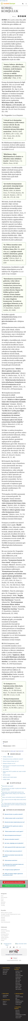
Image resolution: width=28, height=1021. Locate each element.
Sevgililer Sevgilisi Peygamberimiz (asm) (10, 914)
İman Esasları (4, 897)
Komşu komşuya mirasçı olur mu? (11, 761)
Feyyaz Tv (5, 1001)
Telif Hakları (4, 938)
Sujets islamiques (19, 989)
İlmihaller (3, 920)
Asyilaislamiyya (18, 977)
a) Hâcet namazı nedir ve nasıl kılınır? (14, 818)
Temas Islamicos (18, 984)
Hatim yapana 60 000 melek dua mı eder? (15, 847)
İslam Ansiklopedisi (5, 922)
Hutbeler (3, 919)
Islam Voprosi (18, 972)
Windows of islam (19, 986)
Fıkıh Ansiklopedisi (5, 915)
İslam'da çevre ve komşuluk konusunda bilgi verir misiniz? (13, 766)
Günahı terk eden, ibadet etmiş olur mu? (15, 822)
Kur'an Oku (17, 1010)
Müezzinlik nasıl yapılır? (7, 786)
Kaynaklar (3, 932)
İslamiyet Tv (5, 1004)
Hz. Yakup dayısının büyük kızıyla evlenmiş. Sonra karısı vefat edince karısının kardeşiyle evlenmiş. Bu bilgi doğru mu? (13, 805)
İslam (2, 900)
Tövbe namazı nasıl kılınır (11, 860)
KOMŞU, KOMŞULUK (8, 756)
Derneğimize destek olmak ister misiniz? (14, 954)
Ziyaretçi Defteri (5, 934)
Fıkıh (2, 895)
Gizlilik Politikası (5, 937)
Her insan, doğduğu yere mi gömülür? (14, 843)
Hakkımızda (4, 929)
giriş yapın (13, 751)
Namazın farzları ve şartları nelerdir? (14, 814)
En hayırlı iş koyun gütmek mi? (12, 869)
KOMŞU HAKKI (6, 779)
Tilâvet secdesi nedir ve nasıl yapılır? (14, 831)
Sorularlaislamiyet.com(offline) (21, 1014)
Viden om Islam (18, 980)
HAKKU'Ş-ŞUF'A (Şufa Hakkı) (10, 777)
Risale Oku (5, 996)
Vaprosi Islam (18, 978)
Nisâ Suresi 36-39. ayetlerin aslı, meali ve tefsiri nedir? (14, 772)
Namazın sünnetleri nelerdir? (12, 839)
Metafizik (3, 902)
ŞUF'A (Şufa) (6, 769)
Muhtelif (3, 903)
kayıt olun (21, 751)
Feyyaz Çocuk (18, 1004)
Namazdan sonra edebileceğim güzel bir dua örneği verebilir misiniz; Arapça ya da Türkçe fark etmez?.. (13, 793)
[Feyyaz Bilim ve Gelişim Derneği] (14, 952)
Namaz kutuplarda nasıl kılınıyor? (13, 835)
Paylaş (14, 16)
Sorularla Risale (5, 995)
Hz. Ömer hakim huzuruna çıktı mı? (13, 851)
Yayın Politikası (4, 935)
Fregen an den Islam (19, 975)
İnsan (2, 899)
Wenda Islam (18, 983)
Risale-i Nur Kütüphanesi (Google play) (19, 997)
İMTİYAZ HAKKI (6, 775)
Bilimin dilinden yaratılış (6, 912)
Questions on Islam (19, 971)
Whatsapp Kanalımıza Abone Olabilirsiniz (14, 885)
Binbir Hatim (5, 972)
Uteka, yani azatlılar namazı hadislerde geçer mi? (14, 797)
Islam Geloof (18, 981)
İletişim (2, 940)
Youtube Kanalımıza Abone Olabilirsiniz (15, 882)
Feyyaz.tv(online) (19, 1016)
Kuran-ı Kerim (5, 971)
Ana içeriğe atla (3, 0)
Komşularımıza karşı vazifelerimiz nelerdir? (13, 759)
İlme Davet (5, 974)
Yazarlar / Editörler (5, 931)
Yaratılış (3, 905)
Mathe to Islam (18, 987)
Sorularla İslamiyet (6, 969)
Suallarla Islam (18, 974)
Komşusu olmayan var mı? (9, 763)
